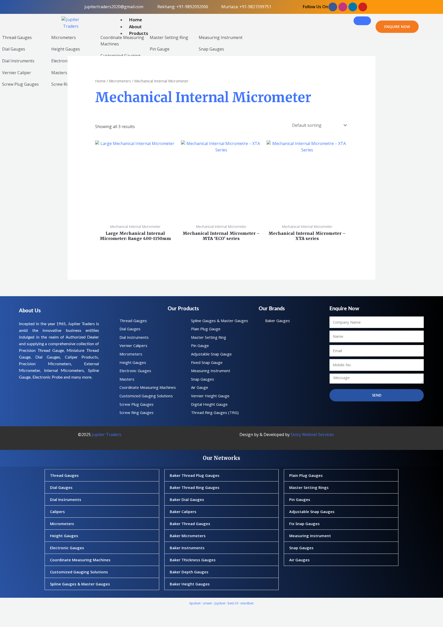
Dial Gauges (13, 49)
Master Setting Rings (309, 487)
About (135, 27)
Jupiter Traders (106, 434)
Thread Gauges (17, 37)
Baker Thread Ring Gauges (194, 487)
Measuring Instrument (221, 37)
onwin (207, 603)
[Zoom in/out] (8, 613)
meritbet (247, 603)
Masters (59, 72)
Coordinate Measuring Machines (80, 559)
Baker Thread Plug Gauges (194, 475)
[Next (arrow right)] (27, 622)
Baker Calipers (183, 511)
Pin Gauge (159, 49)
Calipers (57, 511)
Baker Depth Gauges (189, 571)
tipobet (194, 603)
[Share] (45, 613)
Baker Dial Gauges (187, 499)
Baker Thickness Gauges (193, 559)
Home (135, 20)
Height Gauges (65, 49)
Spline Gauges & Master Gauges (80, 583)
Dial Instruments (18, 61)
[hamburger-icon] (362, 20)
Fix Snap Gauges (304, 523)
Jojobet (220, 603)
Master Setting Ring (169, 37)
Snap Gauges (211, 49)
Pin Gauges (299, 499)
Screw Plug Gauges (20, 84)
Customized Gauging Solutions (79, 571)
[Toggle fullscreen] (27, 613)
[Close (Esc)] (64, 613)
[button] (102, 475)
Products (138, 33)
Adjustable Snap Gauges (312, 511)
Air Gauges (299, 559)
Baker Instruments (187, 547)
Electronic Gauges (67, 547)
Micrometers (63, 37)
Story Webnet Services (312, 434)
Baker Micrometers (188, 535)
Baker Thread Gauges (190, 523)
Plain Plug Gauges (306, 475)
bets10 (233, 603)
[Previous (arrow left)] (8, 622)
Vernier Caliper (16, 72)
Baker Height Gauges (190, 583)
